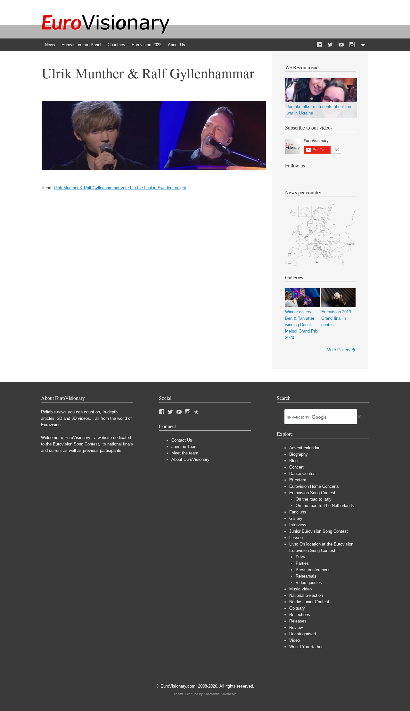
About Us (176, 44)
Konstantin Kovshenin (220, 694)
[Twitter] (330, 44)
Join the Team (184, 446)
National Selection (306, 595)
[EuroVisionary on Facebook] (319, 44)
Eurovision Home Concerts (314, 486)
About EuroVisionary (190, 459)
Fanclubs (297, 512)
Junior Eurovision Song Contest (318, 531)
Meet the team (184, 453)
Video (294, 640)
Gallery (295, 518)
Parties (302, 563)
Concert (296, 467)
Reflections (299, 614)
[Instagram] (352, 44)
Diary (300, 556)
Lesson (296, 537)
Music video (300, 589)
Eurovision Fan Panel (81, 44)
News (50, 44)
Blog (293, 460)
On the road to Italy (314, 499)
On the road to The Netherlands (325, 505)
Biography (298, 454)
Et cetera (297, 480)
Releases (298, 621)
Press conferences (313, 569)
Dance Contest (303, 473)
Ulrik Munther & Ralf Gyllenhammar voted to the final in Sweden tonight (120, 187)
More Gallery (338, 349)
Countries (116, 44)
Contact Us (181, 440)
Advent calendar (304, 447)
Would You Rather (306, 646)
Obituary (297, 608)
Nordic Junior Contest (309, 601)
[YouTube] (341, 44)
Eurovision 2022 (146, 44)
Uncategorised (302, 633)
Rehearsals (306, 576)
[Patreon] (362, 44)
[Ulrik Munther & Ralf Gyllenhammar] (154, 168)
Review (296, 627)
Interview (297, 524)
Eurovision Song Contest (312, 492)
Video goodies (309, 582)
